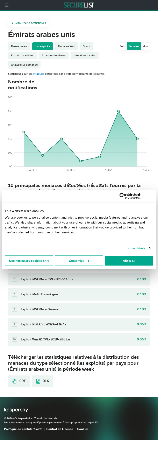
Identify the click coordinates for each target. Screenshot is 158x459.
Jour (122, 46)
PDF (22, 381)
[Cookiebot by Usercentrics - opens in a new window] (123, 196)
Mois (145, 46)
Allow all (129, 260)
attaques (38, 73)
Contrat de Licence (59, 429)
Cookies (82, 429)
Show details (136, 248)
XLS (45, 381)
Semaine (134, 46)
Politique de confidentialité (23, 429)
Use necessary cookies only (29, 260)
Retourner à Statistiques (30, 22)
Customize (76, 260)
